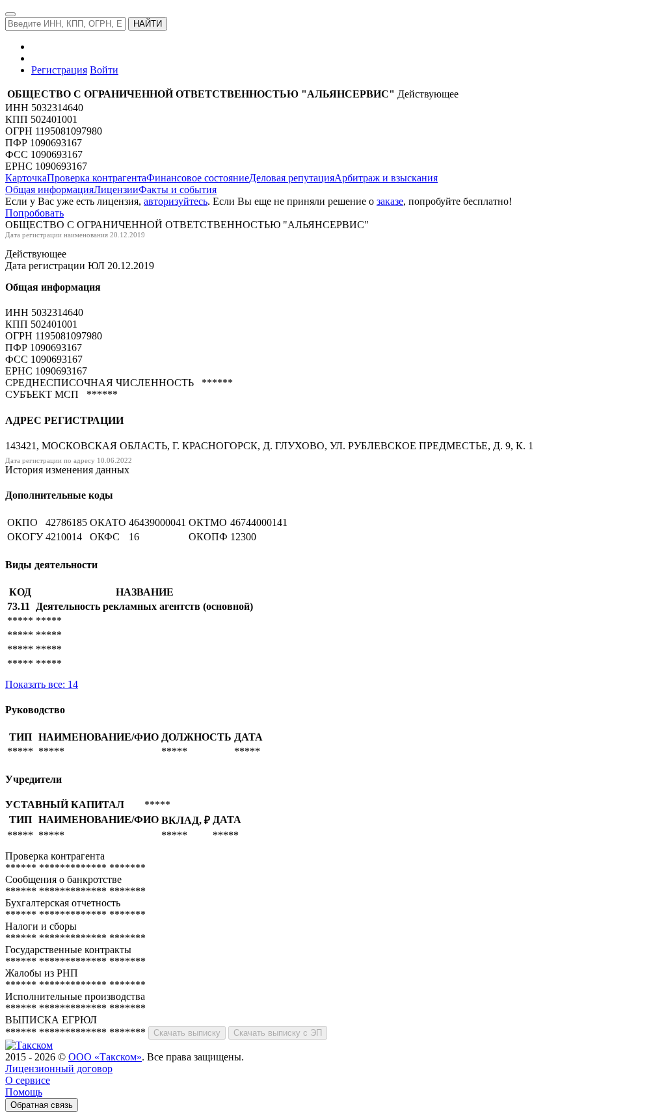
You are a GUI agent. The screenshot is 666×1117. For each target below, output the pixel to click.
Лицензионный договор (59, 1068)
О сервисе (27, 1080)
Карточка (26, 177)
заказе (390, 201)
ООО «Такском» (105, 1056)
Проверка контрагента (96, 177)
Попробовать (34, 212)
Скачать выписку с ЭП (277, 1033)
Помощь (23, 1091)
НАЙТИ (147, 24)
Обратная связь (41, 1105)
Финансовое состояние (197, 177)
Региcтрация (59, 69)
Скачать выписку (186, 1033)
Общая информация (49, 189)
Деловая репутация (291, 177)
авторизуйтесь (175, 201)
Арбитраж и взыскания (386, 177)
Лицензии (116, 189)
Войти (104, 69)
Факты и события (178, 189)
